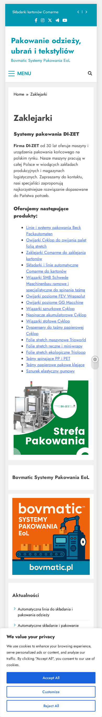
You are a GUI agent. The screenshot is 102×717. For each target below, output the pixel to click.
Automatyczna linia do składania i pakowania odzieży (45, 612)
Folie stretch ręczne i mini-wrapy (54, 346)
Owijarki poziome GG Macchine (54, 302)
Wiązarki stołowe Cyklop (48, 321)
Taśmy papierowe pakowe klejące (55, 365)
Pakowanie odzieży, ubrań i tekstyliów (46, 45)
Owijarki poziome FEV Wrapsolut (55, 296)
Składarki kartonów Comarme (35, 12)
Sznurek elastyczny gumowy (50, 371)
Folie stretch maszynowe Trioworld (56, 340)
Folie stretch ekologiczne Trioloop (56, 352)
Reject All (51, 705)
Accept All (51, 677)
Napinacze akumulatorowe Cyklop (56, 315)
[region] (51, 672)
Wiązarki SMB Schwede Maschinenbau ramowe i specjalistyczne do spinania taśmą (55, 283)
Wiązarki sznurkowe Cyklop (50, 309)
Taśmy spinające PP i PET (48, 358)
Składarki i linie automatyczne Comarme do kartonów (52, 268)
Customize (51, 691)
